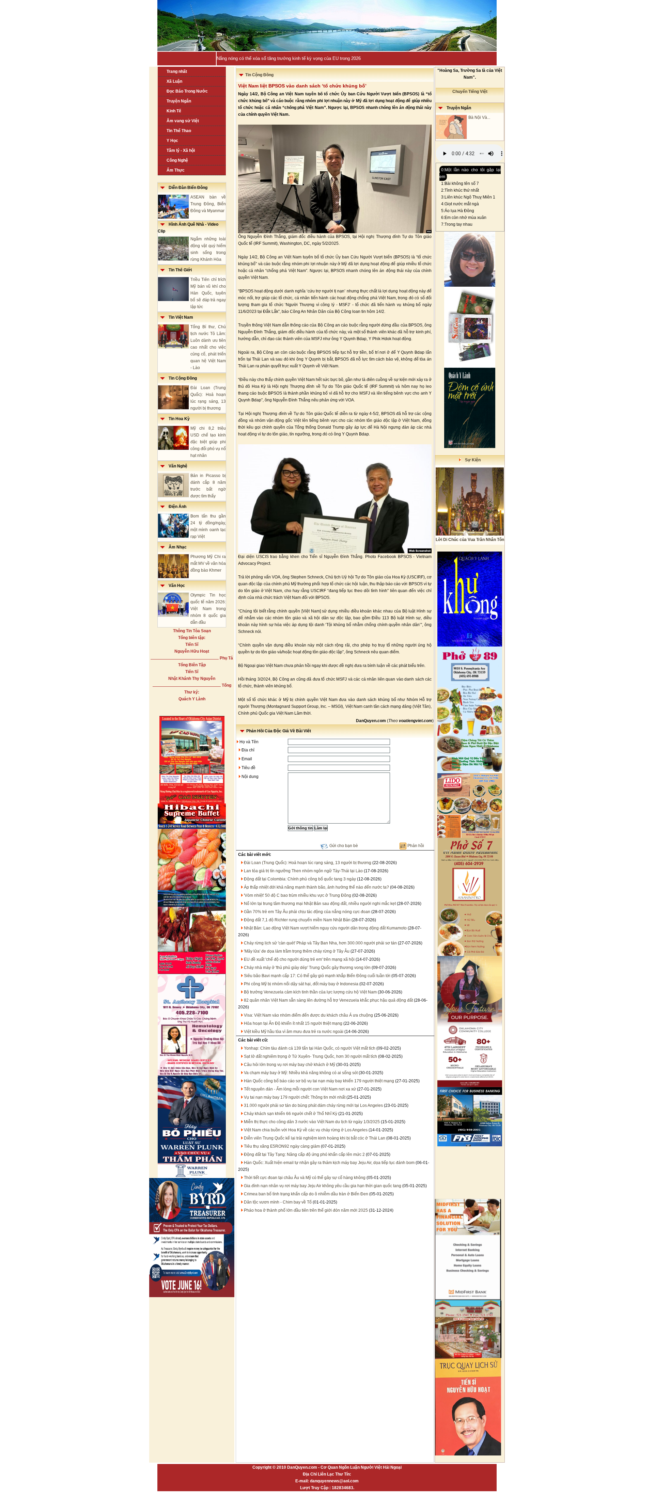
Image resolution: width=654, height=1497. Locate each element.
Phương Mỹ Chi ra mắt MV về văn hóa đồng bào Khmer (208, 563)
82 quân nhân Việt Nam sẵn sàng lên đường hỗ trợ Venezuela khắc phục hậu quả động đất (328, 1000)
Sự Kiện (471, 460)
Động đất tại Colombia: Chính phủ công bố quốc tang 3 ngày (300, 879)
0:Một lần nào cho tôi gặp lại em (470, 173)
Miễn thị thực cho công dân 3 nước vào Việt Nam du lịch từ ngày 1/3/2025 (312, 1121)
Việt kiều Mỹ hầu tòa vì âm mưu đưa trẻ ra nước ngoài (293, 1031)
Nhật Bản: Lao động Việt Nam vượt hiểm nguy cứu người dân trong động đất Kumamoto (325, 928)
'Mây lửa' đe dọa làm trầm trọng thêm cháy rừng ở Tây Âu (296, 951)
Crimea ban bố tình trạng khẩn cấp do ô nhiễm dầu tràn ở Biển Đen (306, 1194)
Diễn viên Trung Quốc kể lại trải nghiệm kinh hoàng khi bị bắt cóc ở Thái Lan (314, 1138)
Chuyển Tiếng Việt (469, 91)
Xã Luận (174, 81)
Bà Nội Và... (479, 117)
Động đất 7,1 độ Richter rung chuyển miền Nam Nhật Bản (297, 920)
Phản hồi (415, 845)
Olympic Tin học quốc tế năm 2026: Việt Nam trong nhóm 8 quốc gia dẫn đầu (208, 609)
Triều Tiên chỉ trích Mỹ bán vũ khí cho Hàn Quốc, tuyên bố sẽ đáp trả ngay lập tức (208, 293)
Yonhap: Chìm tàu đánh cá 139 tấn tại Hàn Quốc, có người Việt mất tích (309, 1048)
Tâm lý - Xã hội (181, 150)
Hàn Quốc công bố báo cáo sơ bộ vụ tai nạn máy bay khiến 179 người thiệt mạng (319, 1081)
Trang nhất (177, 71)
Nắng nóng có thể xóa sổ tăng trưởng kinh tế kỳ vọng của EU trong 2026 (289, 58)
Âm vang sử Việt (183, 120)
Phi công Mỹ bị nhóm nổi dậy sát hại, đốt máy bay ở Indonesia (301, 984)
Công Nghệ (177, 160)
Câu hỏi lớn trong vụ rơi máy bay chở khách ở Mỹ (289, 1064)
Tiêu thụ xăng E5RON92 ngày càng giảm (282, 1146)
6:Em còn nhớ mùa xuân (463, 217)
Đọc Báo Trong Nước (187, 91)
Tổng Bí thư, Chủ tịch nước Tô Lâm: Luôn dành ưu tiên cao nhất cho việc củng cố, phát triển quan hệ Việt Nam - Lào (208, 347)
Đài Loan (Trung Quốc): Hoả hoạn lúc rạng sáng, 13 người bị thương (307, 862)
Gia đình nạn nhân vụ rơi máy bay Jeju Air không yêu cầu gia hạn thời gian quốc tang (322, 1185)
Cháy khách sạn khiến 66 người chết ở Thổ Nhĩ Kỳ (290, 1113)
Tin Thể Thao (179, 130)
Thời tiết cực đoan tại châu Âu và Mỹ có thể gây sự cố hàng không (304, 1177)
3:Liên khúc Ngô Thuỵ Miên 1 (468, 197)
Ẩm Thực (176, 170)
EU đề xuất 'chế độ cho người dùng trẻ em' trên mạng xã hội (299, 959)
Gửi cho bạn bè (343, 845)
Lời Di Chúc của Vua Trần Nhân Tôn (470, 539)
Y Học (172, 140)
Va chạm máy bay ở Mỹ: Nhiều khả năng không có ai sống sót (301, 1072)
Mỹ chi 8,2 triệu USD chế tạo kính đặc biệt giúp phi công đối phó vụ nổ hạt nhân (208, 442)
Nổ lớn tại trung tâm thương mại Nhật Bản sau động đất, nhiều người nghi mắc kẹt (320, 903)
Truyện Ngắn (179, 101)
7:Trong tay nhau (456, 224)
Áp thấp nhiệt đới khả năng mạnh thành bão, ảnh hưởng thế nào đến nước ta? (316, 887)
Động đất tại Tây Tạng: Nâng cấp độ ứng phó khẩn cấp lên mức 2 (304, 1154)
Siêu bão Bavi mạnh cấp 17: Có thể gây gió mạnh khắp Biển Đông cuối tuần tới (317, 975)
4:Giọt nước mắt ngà (460, 204)
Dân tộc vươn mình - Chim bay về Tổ (278, 1202)
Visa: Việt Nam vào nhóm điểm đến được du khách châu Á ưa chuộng (308, 1015)
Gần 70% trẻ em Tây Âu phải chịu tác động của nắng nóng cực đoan (307, 911)
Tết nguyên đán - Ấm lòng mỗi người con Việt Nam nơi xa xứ (300, 1089)
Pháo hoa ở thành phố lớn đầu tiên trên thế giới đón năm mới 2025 (306, 1210)
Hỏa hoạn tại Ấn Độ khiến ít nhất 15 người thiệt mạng (293, 1023)
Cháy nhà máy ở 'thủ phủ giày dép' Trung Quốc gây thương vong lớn (307, 967)
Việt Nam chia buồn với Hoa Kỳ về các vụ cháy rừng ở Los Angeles (306, 1130)
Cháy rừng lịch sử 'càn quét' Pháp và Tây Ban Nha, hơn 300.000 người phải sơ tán (320, 943)
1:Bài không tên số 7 (460, 183)
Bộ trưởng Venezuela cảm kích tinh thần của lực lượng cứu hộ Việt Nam (310, 992)
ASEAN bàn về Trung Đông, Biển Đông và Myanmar (208, 204)
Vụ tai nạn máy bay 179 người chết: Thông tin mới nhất (294, 1097)
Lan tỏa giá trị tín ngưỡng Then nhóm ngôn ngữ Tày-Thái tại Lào (303, 871)
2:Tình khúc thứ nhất (460, 190)
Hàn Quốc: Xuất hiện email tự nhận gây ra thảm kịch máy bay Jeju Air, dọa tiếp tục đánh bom (329, 1162)
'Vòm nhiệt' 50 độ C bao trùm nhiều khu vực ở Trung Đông (297, 895)
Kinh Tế (174, 111)
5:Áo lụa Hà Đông (457, 210)
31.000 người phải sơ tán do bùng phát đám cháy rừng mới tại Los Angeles (313, 1105)
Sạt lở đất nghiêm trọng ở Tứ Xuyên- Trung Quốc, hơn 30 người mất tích (310, 1056)
